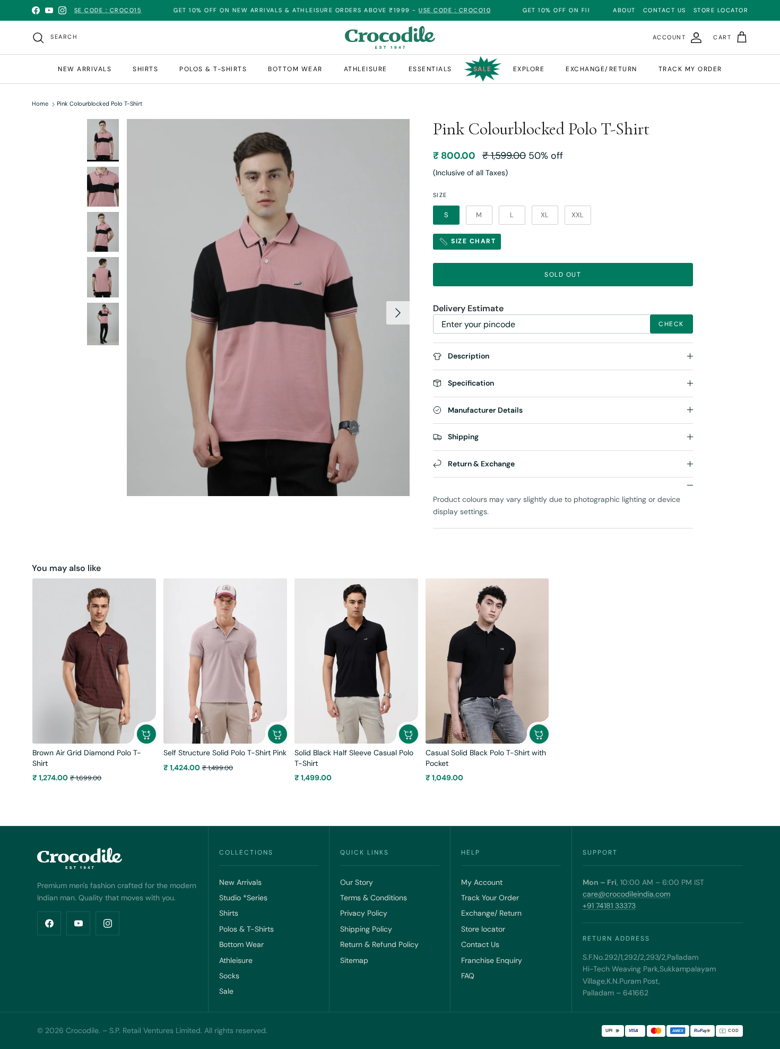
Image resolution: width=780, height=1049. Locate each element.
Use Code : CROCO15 (76, 10)
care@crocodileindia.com (626, 894)
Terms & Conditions (373, 897)
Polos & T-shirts (213, 69)
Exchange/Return (601, 69)
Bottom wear (295, 69)
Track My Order (690, 69)
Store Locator (721, 10)
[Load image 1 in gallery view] (268, 307)
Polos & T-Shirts (246, 929)
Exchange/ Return (491, 913)
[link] (94, 660)
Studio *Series (243, 897)
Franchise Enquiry (491, 960)
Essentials (430, 69)
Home (40, 104)
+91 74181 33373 (609, 905)
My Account (481, 882)
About (624, 10)
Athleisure (365, 69)
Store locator (483, 929)
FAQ (467, 975)
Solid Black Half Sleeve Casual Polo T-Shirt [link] (353, 758)
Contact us (664, 10)
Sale (482, 69)
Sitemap (354, 960)
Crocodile (82, 1030)
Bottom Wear (241, 944)
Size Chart (472, 241)
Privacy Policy (363, 913)
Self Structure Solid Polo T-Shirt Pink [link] (225, 752)
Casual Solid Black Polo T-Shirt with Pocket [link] (486, 758)
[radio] (446, 215)
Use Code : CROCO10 (425, 10)
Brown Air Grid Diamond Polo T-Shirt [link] (86, 758)
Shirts (145, 69)
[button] (146, 734)
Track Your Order (490, 897)
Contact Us (480, 944)
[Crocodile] (390, 37)
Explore (529, 69)
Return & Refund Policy (379, 944)
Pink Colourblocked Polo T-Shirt (99, 104)
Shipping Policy (366, 929)
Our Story (356, 882)
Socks (229, 975)
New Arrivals (84, 69)
